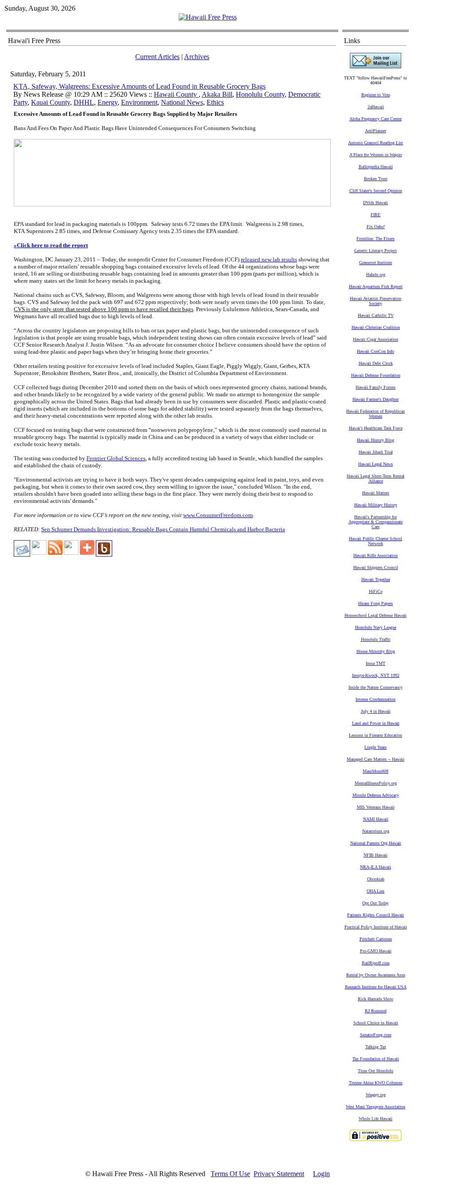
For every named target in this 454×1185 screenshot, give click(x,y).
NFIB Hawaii (375, 855)
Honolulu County (260, 94)
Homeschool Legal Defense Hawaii (375, 615)
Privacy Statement (279, 1173)
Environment (139, 102)
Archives (196, 56)
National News (182, 102)
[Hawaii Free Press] (208, 17)
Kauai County (50, 102)
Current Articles (157, 56)
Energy (107, 102)
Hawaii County (176, 94)
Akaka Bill (217, 94)
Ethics (215, 102)
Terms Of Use (230, 1173)
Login (321, 1173)
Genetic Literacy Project (375, 250)
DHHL (84, 102)
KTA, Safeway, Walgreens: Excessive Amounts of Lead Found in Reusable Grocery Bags (139, 86)
